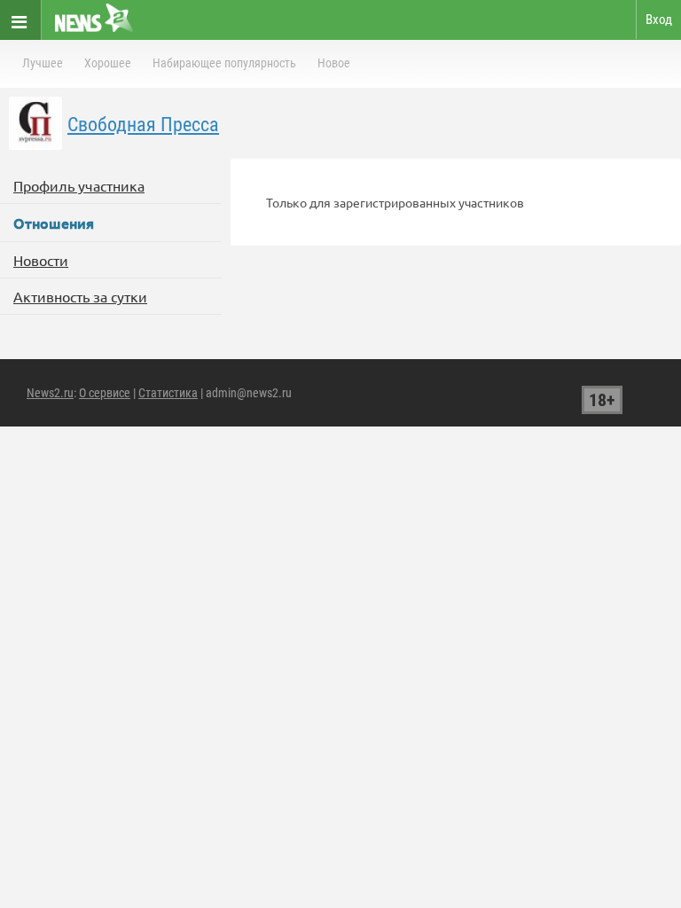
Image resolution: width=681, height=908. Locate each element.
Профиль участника (79, 185)
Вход (659, 19)
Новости (40, 260)
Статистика (168, 393)
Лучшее (42, 63)
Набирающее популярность (224, 63)
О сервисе (104, 393)
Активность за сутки (80, 296)
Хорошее (107, 63)
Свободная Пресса (143, 125)
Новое (333, 63)
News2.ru (50, 393)
